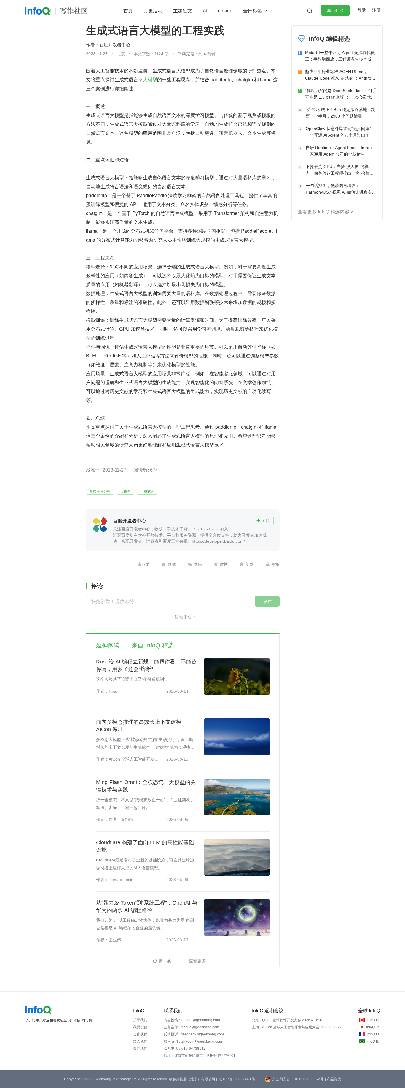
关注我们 (140, 1048)
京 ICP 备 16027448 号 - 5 (239, 1079)
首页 (128, 10)
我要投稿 (140, 1027)
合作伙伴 (140, 1034)
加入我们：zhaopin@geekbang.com (193, 1041)
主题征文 (182, 10)
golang (225, 10)
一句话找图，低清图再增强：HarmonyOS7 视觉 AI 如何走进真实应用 (341, 189)
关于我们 (140, 1020)
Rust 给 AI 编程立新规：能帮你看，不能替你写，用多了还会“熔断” (146, 665)
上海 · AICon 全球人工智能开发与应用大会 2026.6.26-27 (297, 1027)
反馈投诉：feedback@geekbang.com (194, 1034)
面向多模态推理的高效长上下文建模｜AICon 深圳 (141, 725)
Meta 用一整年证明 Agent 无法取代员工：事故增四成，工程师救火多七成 (340, 55)
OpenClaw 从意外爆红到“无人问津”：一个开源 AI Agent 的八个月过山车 (340, 131)
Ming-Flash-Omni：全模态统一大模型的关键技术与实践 (146, 786)
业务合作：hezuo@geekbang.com (191, 1027)
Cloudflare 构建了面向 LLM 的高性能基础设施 (145, 846)
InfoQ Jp (373, 1027)
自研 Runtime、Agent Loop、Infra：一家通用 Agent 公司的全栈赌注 (340, 150)
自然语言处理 (100, 492)
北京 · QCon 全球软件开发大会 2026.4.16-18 (287, 1020)
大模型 (150, 79)
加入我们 (140, 1041)
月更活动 (152, 10)
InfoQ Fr (372, 1034)
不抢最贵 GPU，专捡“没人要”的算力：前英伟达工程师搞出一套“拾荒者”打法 (340, 170)
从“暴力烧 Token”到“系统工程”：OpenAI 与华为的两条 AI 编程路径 (146, 906)
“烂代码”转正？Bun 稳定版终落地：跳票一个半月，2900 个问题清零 (340, 112)
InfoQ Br (373, 1041)
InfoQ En (373, 1020)
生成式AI (147, 492)
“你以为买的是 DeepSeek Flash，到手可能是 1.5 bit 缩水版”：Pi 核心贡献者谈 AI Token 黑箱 (340, 94)
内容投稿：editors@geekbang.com (192, 1020)
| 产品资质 (333, 1079)
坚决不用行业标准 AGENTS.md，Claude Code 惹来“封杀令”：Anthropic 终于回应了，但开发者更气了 (341, 75)
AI (205, 10)
